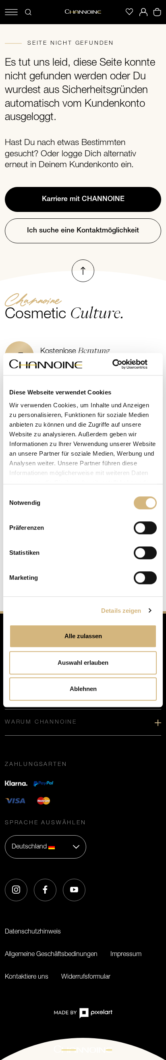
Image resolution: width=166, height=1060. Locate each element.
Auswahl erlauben (83, 662)
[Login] (143, 12)
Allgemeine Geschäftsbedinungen (51, 954)
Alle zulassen (83, 636)
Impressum (125, 954)
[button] (45, 847)
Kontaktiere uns (26, 977)
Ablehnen (83, 688)
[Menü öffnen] (11, 12)
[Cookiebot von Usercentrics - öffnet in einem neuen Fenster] (121, 364)
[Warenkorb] (157, 12)
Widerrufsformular (85, 977)
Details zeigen (121, 610)
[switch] (145, 527)
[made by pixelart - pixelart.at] (83, 1013)
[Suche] (28, 12)
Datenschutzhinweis (33, 932)
